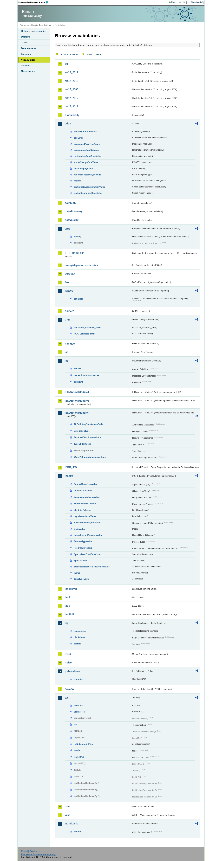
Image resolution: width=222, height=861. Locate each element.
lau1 (67, 597)
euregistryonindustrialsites (81, 265)
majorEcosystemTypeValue (87, 174)
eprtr (68, 228)
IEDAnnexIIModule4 (77, 412)
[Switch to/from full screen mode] (185, 2)
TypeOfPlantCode (82, 444)
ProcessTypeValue (83, 541)
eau (75, 724)
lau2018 (69, 614)
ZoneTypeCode (81, 579)
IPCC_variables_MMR (84, 334)
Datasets (25, 36)
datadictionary (74, 211)
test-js (77, 750)
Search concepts (93, 54)
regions (77, 181)
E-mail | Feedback (30, 851)
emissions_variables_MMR (87, 327)
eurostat (70, 273)
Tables (24, 42)
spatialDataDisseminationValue (89, 187)
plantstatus (79, 637)
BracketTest (79, 712)
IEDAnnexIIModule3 (77, 400)
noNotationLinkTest (83, 744)
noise (68, 662)
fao (67, 282)
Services (25, 65)
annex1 (77, 368)
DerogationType (82, 431)
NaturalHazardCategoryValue (88, 535)
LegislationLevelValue (85, 516)
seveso (69, 689)
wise (67, 815)
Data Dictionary (45, 25)
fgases (69, 290)
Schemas (26, 54)
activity (77, 236)
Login (174, 2)
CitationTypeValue (83, 490)
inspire (69, 476)
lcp (67, 623)
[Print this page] (180, 2)
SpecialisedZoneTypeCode (87, 554)
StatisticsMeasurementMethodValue (92, 566)
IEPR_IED (71, 467)
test (67, 697)
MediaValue (79, 529)
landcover (71, 588)
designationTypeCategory (86, 150)
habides (70, 343)
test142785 (79, 757)
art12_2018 (71, 81)
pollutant (78, 382)
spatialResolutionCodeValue (88, 193)
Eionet (34, 25)
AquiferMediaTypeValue (85, 484)
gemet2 (69, 311)
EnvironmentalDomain (85, 503)
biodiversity (72, 115)
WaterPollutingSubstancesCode (90, 457)
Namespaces (28, 71)
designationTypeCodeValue (87, 156)
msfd (68, 654)
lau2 (67, 605)
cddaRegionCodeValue (85, 131)
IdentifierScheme (82, 510)
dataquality (71, 220)
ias (66, 352)
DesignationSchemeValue (86, 497)
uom (67, 806)
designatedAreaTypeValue (87, 144)
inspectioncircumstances (86, 375)
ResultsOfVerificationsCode (87, 437)
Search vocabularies (69, 54)
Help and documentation (33, 31)
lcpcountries (80, 631)
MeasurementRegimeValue (87, 522)
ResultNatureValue (83, 548)
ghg (67, 319)
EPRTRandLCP (74, 253)
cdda (68, 123)
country (77, 831)
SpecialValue (80, 560)
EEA (34, 2)
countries (78, 299)
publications (72, 671)
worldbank (71, 823)
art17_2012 (71, 98)
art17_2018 (71, 106)
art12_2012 (71, 72)
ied (67, 360)
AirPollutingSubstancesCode (88, 424)
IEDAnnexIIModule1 (77, 392)
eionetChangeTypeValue (86, 162)
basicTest (78, 705)
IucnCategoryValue (83, 168)
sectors (77, 644)
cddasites (78, 138)
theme (77, 573)
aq (66, 63)
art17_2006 (71, 89)
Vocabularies (28, 59)
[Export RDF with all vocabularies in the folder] (196, 124)
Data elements (28, 48)
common (70, 203)
